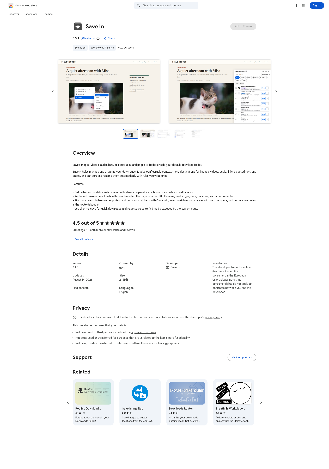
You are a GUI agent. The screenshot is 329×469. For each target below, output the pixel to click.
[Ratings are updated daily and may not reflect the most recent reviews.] (98, 38)
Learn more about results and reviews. (112, 230)
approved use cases (143, 332)
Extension (80, 47)
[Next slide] (276, 91)
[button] (303, 5)
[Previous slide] (52, 91)
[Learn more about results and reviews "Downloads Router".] (177, 413)
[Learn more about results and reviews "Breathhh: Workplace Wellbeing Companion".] (224, 413)
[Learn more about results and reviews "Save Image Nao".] (131, 413)
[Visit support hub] (242, 357)
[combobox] (170, 5)
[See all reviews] (84, 239)
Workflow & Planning (102, 47)
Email (174, 267)
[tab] (14, 14)
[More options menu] (296, 5)
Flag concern (81, 288)
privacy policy (213, 317)
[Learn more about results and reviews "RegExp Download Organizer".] (83, 413)
